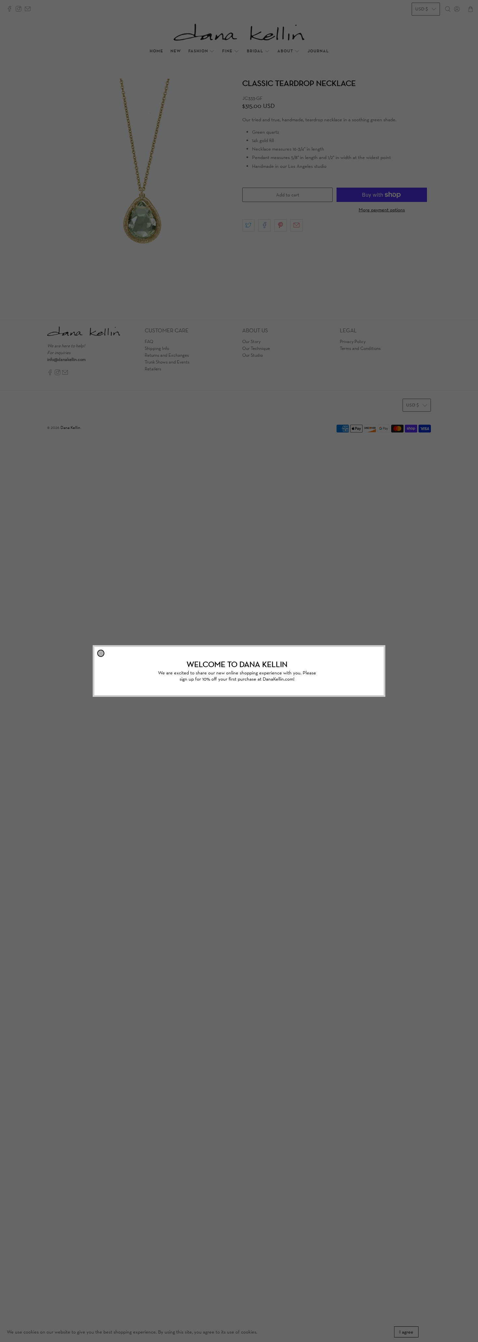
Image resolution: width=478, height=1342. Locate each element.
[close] (101, 653)
